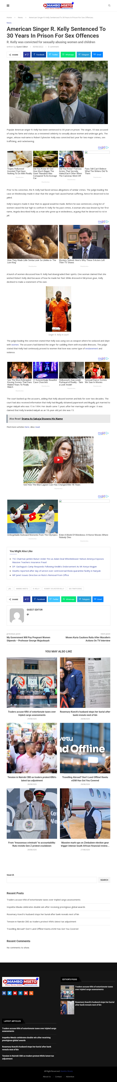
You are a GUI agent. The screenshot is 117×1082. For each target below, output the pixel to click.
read (37, 426)
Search (10, 874)
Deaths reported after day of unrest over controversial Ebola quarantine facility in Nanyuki (56, 570)
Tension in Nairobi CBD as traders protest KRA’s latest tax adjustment (41, 921)
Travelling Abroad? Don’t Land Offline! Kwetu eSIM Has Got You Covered (42, 928)
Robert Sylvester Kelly (54, 589)
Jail (10, 589)
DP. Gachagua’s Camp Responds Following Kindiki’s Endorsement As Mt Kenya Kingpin (54, 566)
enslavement (91, 348)
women (15, 344)
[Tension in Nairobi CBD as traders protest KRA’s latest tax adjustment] (32, 748)
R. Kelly (36, 589)
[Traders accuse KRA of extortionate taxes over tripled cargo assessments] (32, 682)
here (27, 426)
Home (9, 17)
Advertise (70, 1076)
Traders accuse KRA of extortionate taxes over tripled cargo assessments (43, 899)
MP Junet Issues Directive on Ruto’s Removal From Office (40, 575)
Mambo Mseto (22, 589)
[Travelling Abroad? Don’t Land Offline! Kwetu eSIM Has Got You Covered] (85, 748)
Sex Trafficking (75, 589)
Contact (58, 1076)
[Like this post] (28, 54)
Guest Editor (22, 46)
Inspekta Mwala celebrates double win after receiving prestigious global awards (46, 907)
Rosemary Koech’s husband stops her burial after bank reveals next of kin (43, 914)
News (20, 17)
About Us (47, 1076)
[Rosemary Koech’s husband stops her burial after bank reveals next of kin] (85, 682)
